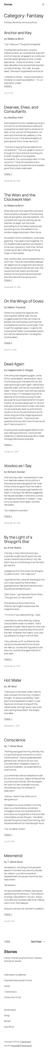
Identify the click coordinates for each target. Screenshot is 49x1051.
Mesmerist (13, 856)
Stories (8, 4)
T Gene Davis (25, 1041)
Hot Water (13, 680)
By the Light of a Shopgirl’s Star (18, 539)
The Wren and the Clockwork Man (19, 197)
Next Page (38, 941)
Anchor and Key (18, 33)
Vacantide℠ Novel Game (21, 1045)
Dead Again (14, 364)
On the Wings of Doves (24, 301)
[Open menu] (43, 4)
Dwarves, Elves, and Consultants (21, 109)
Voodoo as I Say (18, 466)
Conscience (14, 740)
